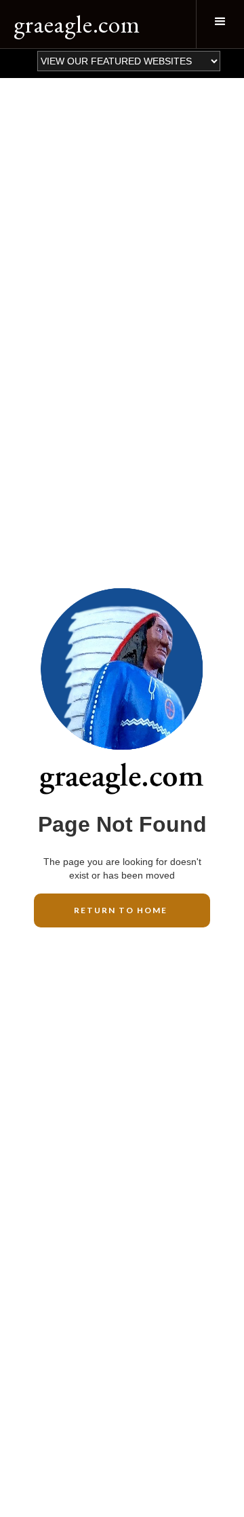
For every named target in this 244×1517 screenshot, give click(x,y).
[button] (220, 24)
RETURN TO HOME (122, 910)
